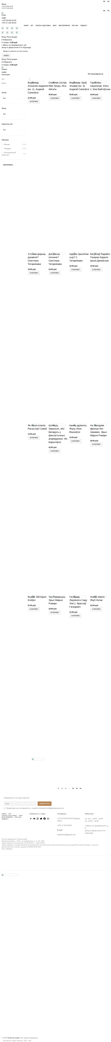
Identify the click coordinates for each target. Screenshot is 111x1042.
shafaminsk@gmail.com (66, 835)
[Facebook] (44, 819)
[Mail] (48, 819)
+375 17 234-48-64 (7, 8)
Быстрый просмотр (34, 102)
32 (73, 788)
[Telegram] (30, 819)
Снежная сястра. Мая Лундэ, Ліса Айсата (58, 86)
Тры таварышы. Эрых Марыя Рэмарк (57, 600)
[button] (55, 98)
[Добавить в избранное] (40, 102)
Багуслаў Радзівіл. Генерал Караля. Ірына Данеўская (100, 257)
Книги (4, 83)
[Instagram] (37, 819)
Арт (3, 79)
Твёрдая (7, 148)
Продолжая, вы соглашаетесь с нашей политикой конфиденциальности (35, 808)
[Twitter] (41, 819)
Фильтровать (8, 165)
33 (77, 788)
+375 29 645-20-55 (7, 6)
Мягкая (7, 144)
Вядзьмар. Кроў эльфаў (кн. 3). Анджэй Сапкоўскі (79, 86)
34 (80, 788)
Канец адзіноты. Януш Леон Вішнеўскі (78, 429)
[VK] (34, 819)
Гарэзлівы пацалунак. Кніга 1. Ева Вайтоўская (100, 86)
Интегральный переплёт (9, 154)
